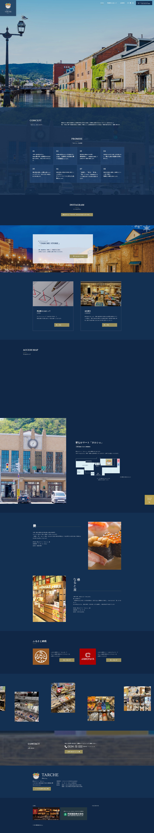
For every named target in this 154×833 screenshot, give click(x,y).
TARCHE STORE (79, 256)
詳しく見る (58, 324)
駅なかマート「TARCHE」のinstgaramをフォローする (76, 214)
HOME (102, 2)
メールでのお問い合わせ (41, 788)
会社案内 (122, 2)
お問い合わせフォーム (73, 751)
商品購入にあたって (112, 2)
